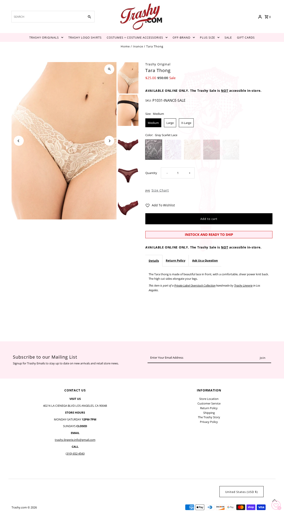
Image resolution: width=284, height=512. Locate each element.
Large (170, 123)
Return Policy (175, 260)
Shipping (209, 413)
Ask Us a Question (205, 260)
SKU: (148, 100)
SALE (228, 37)
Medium (153, 123)
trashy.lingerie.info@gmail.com (75, 440)
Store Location (209, 399)
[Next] (109, 141)
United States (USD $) (241, 492)
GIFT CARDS (246, 37)
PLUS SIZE (207, 37)
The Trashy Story (209, 417)
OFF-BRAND (181, 37)
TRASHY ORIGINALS (44, 37)
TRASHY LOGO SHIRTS (85, 37)
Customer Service (209, 403)
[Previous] (19, 141)
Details (154, 261)
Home (125, 46)
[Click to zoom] (109, 69)
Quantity (151, 173)
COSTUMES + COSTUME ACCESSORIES (135, 37)
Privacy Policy (209, 422)
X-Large (186, 123)
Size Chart (160, 190)
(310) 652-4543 (75, 453)
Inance (138, 46)
